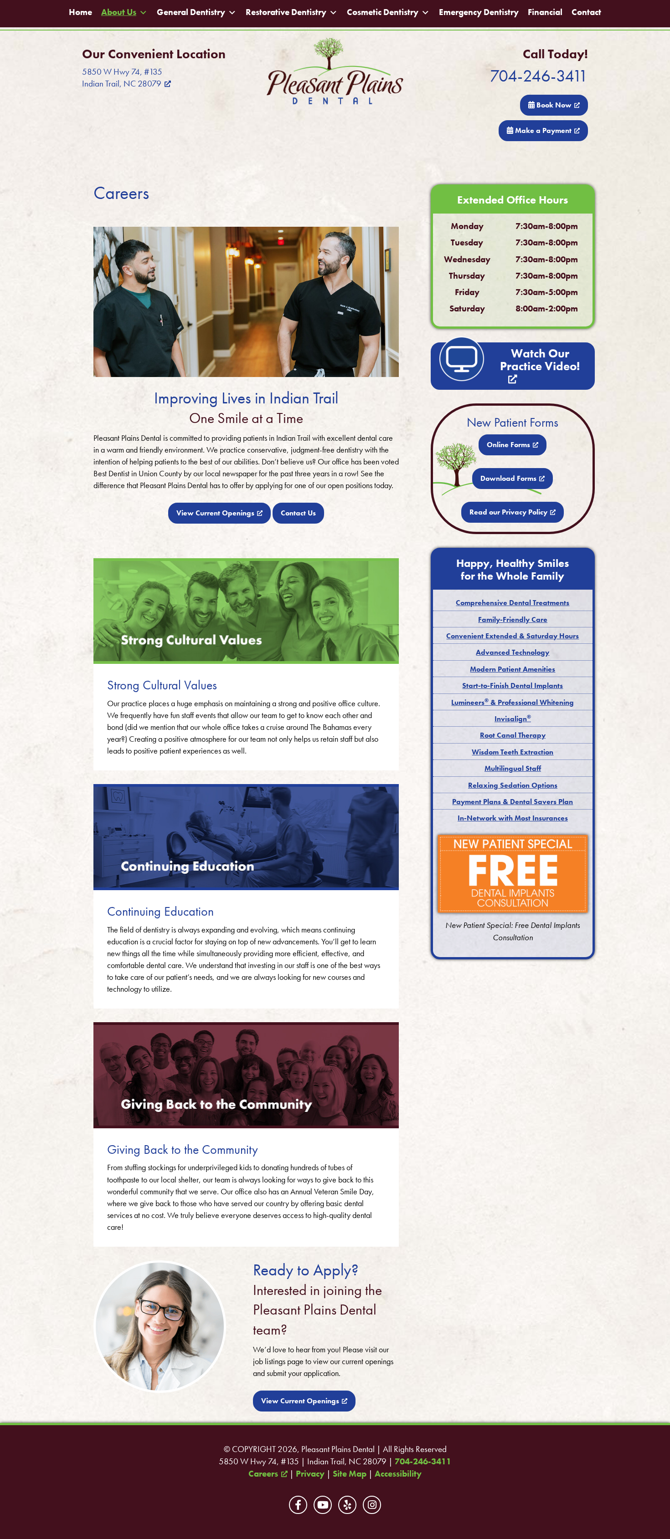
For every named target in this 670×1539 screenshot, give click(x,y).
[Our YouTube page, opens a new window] (323, 1505)
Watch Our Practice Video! (540, 360)
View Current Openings (215, 513)
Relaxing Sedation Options (512, 785)
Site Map (349, 1473)
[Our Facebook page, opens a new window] (298, 1505)
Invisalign (513, 719)
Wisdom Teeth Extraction (512, 752)
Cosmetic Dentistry (382, 12)
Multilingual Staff (512, 768)
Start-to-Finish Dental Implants (512, 685)
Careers (263, 1473)
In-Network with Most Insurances (513, 818)
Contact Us (298, 513)
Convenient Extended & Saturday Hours (512, 636)
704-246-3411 (539, 76)
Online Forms (508, 444)
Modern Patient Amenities (512, 669)
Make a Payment (542, 130)
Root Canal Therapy (513, 735)
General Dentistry (191, 12)
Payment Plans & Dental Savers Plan (512, 801)
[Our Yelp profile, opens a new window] (347, 1505)
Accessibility (398, 1473)
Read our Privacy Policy (508, 512)
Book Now (553, 105)
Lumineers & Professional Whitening (512, 702)
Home (80, 12)
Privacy (310, 1473)
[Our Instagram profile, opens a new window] (372, 1505)
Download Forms (508, 478)
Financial (545, 12)
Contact (586, 12)
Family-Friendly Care (512, 619)
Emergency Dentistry (479, 12)
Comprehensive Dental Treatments (512, 602)
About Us (118, 12)
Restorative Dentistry (286, 12)
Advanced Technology (512, 652)
